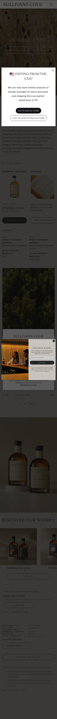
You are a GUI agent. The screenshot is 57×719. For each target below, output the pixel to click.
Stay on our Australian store (28, 118)
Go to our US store (28, 110)
